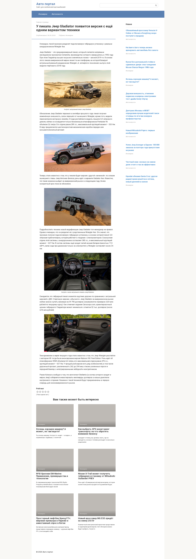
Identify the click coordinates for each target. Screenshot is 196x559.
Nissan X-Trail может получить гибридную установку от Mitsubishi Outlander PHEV (96, 476)
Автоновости (57, 14)
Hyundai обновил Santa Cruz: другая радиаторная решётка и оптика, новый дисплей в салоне (141, 179)
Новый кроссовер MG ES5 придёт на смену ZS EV (95, 519)
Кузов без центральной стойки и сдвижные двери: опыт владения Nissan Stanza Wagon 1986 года (141, 64)
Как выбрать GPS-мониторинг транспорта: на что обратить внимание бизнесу (94, 431)
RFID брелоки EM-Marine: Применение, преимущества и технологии (52, 476)
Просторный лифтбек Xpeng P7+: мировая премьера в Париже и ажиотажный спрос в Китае (53, 520)
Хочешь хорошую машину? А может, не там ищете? (51, 430)
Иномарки (42, 14)
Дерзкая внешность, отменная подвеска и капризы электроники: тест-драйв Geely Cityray (141, 96)
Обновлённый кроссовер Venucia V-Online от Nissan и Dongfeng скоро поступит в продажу (142, 33)
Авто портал (45, 4)
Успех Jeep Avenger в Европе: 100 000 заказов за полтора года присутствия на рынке (142, 147)
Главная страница (42, 22)
